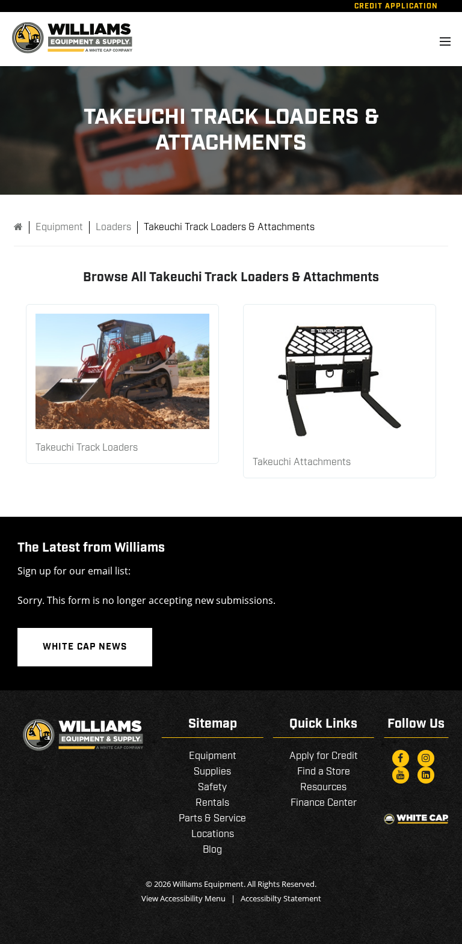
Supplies (212, 772)
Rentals (212, 803)
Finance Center (324, 803)
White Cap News (85, 647)
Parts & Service (212, 818)
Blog (212, 850)
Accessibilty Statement (281, 898)
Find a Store (323, 772)
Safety (212, 787)
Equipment (212, 756)
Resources (323, 787)
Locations (212, 834)
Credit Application (396, 6)
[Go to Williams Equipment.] (18, 227)
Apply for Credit (323, 756)
